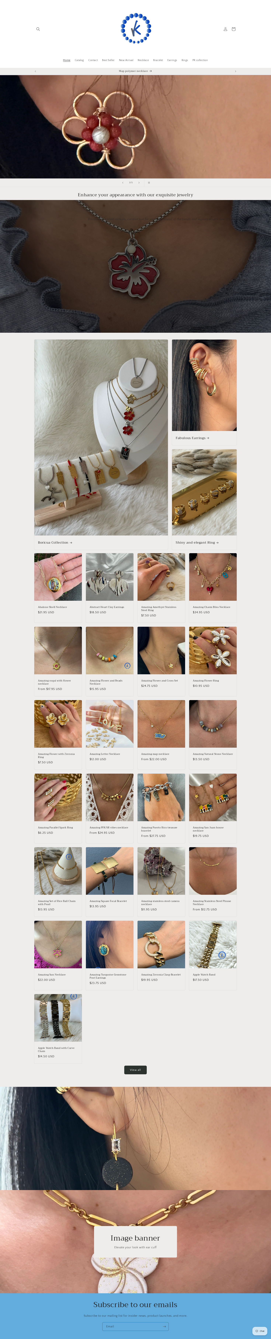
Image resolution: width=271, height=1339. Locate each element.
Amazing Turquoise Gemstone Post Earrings (108, 976)
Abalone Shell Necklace (52, 607)
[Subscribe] (164, 1326)
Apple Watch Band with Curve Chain (56, 1050)
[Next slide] (139, 183)
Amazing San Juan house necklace (208, 829)
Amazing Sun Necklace (52, 974)
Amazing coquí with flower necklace (54, 682)
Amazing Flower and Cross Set (159, 680)
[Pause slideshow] (148, 183)
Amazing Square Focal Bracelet (108, 901)
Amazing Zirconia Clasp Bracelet (161, 974)
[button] (38, 29)
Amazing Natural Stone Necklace (213, 754)
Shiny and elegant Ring (195, 542)
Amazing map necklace (155, 754)
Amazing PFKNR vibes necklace (109, 827)
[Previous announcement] (35, 71)
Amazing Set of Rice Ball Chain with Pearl (57, 903)
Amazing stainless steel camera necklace (160, 903)
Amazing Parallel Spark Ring (55, 827)
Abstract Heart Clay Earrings (107, 607)
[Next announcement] (236, 71)
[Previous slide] (123, 183)
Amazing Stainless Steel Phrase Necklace (212, 903)
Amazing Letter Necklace (105, 754)
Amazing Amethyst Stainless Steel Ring (158, 609)
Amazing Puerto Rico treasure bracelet (159, 829)
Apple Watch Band (204, 974)
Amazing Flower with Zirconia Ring (56, 756)
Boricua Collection (53, 542)
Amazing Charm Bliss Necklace (211, 607)
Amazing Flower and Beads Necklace (106, 682)
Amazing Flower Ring (206, 680)
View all (135, 1070)
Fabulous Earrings (190, 438)
